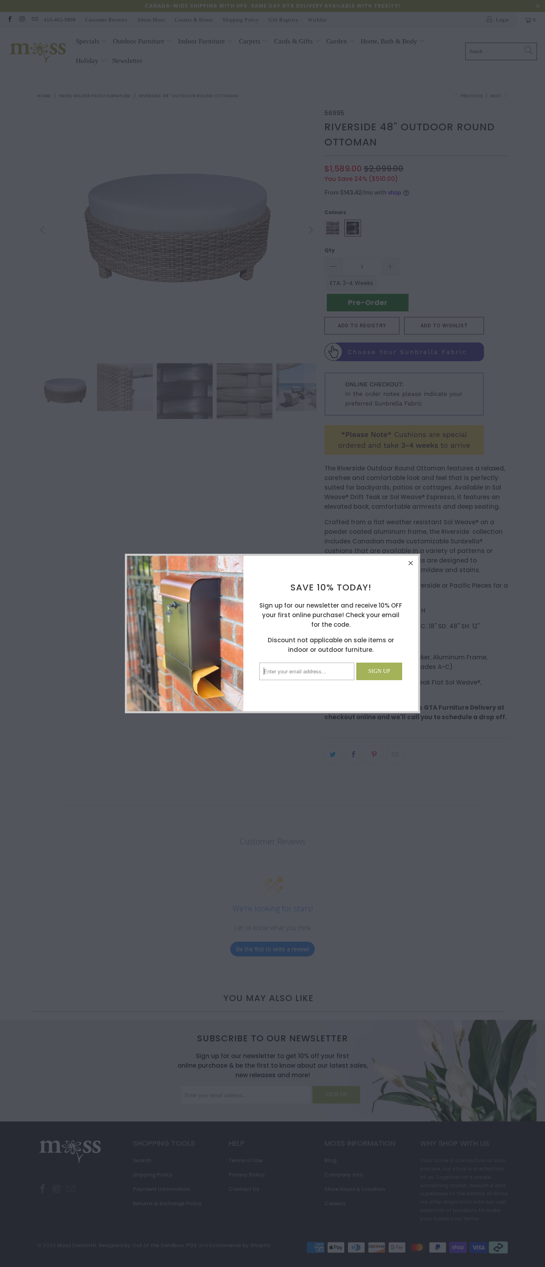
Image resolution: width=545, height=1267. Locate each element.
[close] (411, 563)
